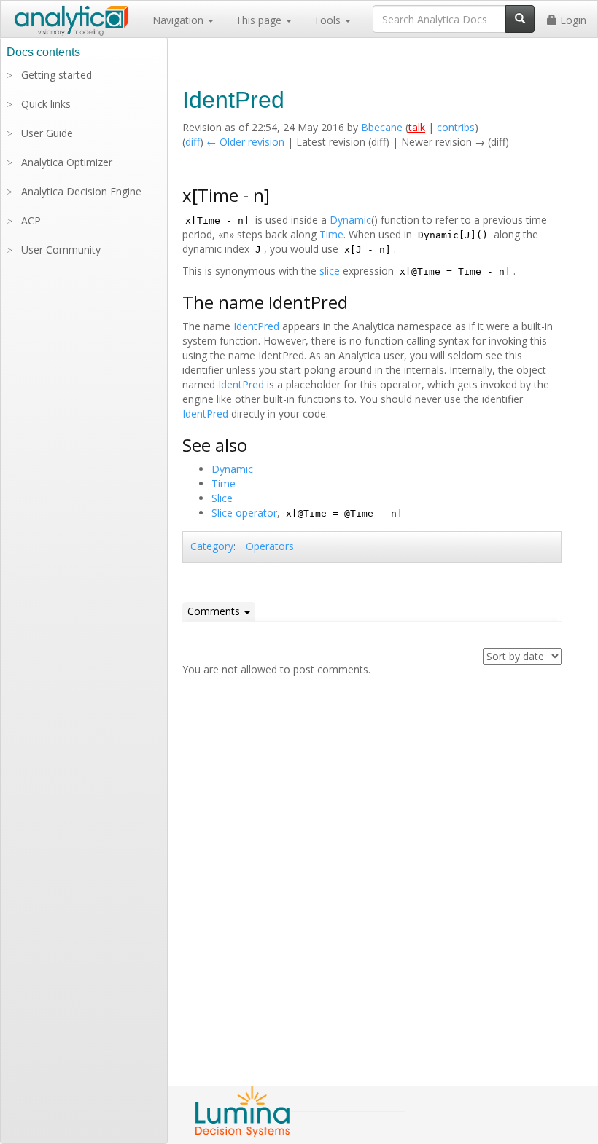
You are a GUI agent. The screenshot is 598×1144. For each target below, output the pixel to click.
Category (211, 546)
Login (571, 20)
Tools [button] (328, 20)
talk (416, 127)
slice (329, 271)
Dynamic (350, 220)
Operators (270, 546)
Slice (222, 498)
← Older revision (245, 142)
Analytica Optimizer (66, 162)
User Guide (47, 133)
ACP (31, 220)
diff (192, 142)
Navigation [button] (179, 20)
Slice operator (244, 513)
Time (331, 234)
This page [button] (260, 20)
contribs (456, 127)
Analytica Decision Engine (81, 191)
